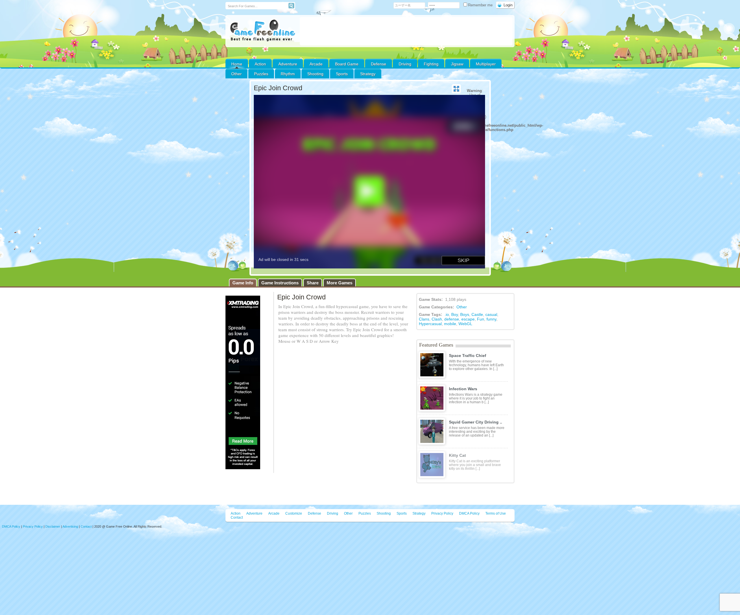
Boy (454, 314)
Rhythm (288, 73)
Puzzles (261, 73)
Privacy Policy (442, 513)
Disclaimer (52, 526)
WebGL (465, 323)
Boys (464, 314)
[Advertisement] (406, 31)
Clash (437, 319)
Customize (293, 513)
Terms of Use (495, 513)
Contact (237, 517)
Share (313, 282)
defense (451, 319)
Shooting (315, 73)
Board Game (346, 64)
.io (447, 314)
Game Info (242, 282)
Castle (477, 314)
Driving (405, 64)
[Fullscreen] (456, 88)
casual (491, 314)
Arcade (316, 64)
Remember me (481, 5)
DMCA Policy (469, 513)
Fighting (431, 64)
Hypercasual (430, 323)
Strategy (367, 73)
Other (461, 307)
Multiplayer (486, 64)
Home (236, 64)
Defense (378, 64)
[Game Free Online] (262, 30)
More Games (339, 282)
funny (491, 319)
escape (468, 319)
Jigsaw (457, 64)
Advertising (70, 526)
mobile (450, 323)
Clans (424, 319)
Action (260, 64)
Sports (342, 73)
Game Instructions (280, 282)
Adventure (287, 64)
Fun (480, 319)
